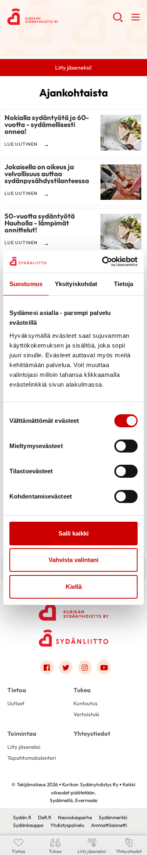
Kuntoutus (86, 703)
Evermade (86, 800)
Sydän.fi (22, 817)
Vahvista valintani (73, 559)
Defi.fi (44, 817)
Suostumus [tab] (25, 283)
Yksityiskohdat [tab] (76, 283)
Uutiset (15, 703)
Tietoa (16, 690)
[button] (118, 20)
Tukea (82, 690)
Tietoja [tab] (124, 283)
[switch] (126, 446)
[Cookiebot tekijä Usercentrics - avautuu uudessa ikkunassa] (104, 261)
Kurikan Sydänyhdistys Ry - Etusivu (60, 17)
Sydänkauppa (28, 825)
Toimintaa (21, 733)
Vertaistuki (86, 714)
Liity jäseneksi (23, 746)
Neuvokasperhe (75, 817)
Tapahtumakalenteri (31, 757)
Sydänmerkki (113, 817)
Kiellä (74, 586)
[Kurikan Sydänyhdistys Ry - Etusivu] (73, 607)
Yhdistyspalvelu (67, 825)
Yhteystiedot (92, 733)
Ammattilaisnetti (109, 825)
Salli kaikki (73, 533)
